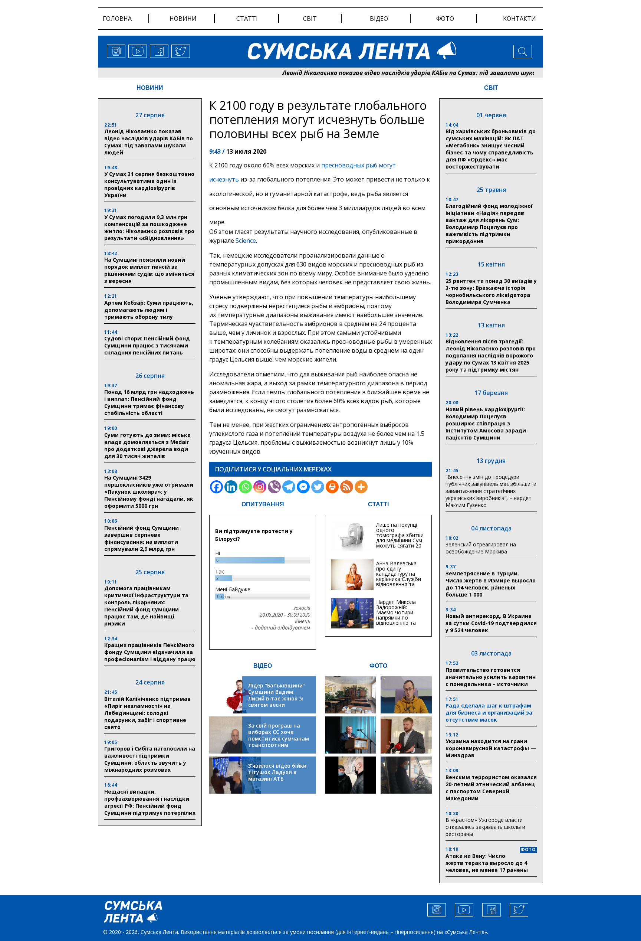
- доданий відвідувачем (281, 627)
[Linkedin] (230, 486)
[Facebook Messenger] (303, 486)
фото (445, 18)
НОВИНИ (150, 88)
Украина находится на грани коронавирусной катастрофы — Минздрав (491, 748)
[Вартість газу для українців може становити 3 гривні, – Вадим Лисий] (406, 735)
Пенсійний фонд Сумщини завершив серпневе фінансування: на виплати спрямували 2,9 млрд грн (141, 538)
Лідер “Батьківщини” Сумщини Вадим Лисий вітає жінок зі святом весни (276, 695)
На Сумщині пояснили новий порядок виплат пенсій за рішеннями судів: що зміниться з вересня (149, 270)
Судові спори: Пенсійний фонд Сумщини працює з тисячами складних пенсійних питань (147, 345)
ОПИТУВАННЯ (262, 504)
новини (183, 18)
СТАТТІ (378, 504)
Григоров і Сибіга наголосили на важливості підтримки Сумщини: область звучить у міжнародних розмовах (149, 759)
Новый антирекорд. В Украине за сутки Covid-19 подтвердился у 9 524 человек (491, 623)
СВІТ (491, 88)
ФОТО (378, 666)
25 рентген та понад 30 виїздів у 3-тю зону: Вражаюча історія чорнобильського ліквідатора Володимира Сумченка (491, 291)
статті (247, 18)
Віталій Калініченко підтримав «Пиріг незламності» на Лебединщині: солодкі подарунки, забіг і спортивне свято (147, 713)
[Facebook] (216, 486)
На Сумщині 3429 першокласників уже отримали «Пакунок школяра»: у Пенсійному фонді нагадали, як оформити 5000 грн (148, 491)
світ (310, 18)
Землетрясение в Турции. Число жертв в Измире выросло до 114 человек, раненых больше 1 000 (491, 584)
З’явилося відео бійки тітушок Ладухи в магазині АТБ (277, 772)
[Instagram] (259, 486)
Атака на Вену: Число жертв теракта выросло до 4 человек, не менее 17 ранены (487, 862)
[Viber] (274, 486)
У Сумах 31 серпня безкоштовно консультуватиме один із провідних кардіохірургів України (149, 184)
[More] (361, 486)
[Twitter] (317, 486)
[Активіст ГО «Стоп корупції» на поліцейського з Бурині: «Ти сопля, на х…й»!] (350, 775)
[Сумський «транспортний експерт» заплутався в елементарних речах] (406, 694)
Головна (117, 18)
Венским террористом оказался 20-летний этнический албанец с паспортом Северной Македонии (491, 788)
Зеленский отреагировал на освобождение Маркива (481, 548)
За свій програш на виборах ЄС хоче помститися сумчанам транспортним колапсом (278, 738)
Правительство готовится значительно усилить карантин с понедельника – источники (491, 676)
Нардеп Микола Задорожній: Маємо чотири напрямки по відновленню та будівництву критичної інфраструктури (396, 620)
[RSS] (346, 486)
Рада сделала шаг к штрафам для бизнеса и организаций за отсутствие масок (489, 712)
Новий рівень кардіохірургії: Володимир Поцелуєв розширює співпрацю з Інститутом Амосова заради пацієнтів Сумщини (486, 423)
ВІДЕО (262, 666)
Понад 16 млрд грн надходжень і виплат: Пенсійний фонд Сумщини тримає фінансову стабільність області (149, 402)
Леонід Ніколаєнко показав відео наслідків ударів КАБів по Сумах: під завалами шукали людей (392, 73)
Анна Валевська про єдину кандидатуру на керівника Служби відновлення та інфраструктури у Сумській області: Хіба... (398, 581)
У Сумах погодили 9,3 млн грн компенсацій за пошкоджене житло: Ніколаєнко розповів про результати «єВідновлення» (149, 227)
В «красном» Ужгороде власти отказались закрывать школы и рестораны (485, 826)
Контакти (519, 18)
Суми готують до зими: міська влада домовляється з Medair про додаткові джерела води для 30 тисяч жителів (147, 445)
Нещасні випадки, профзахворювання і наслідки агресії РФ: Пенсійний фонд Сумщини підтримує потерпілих (149, 802)
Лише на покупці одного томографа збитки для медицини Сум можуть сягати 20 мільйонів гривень (400, 537)
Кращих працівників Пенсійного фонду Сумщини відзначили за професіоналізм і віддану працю (149, 652)
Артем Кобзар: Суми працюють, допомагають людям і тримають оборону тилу (148, 309)
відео (379, 18)
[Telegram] (288, 486)
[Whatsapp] (245, 486)
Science (246, 240)
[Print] (332, 486)
